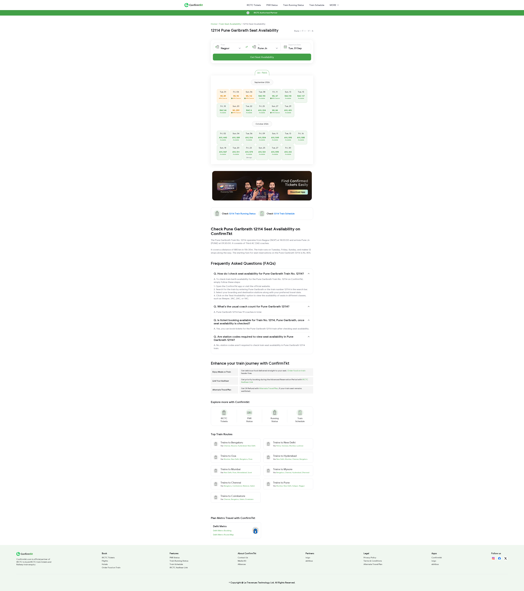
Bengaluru (280, 472)
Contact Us (243, 557)
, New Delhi (251, 446)
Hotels (105, 564)
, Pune (250, 459)
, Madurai (245, 486)
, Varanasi (284, 446)
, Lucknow (299, 446)
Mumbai (227, 459)
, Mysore (233, 446)
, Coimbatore (237, 486)
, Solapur (294, 486)
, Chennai (295, 459)
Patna (278, 446)
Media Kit (242, 561)
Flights (105, 561)
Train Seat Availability (230, 24)
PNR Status (272, 5)
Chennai (227, 446)
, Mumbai (292, 446)
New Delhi (280, 459)
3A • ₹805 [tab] (262, 72)
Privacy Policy (370, 557)
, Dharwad (305, 472)
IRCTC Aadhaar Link (179, 567)
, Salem (252, 486)
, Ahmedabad (241, 472)
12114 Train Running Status (242, 213)
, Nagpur (301, 486)
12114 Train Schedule (284, 213)
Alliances (242, 564)
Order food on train (296, 370)
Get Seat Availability (262, 57)
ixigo (308, 557)
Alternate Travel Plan (268, 388)
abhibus (309, 561)
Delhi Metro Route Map (223, 534)
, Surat (249, 472)
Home (214, 24)
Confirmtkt (436, 557)
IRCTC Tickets (254, 5)
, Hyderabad (242, 446)
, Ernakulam (249, 499)
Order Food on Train (111, 567)
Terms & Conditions (373, 561)
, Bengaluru (243, 459)
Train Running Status (293, 5)
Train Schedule (316, 5)
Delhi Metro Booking (222, 530)
